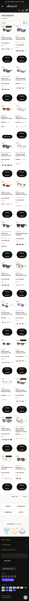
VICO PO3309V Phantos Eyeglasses (7, 468)
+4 (25, 126)
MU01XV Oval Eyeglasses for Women (21, 118)
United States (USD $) (7, 568)
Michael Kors (19, 310)
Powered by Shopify (6, 597)
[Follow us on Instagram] (9, 576)
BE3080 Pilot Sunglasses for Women (7, 118)
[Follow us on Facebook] (3, 576)
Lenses (21, 512)
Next (24, 496)
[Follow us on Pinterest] (12, 576)
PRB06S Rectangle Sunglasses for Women (21, 390)
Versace (3, 349)
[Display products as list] (26, 23)
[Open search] (20, 10)
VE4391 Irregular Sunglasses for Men (6, 429)
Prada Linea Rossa (6, 76)
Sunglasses (21, 506)
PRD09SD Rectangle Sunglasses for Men (21, 79)
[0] (26, 10)
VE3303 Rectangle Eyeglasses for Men (6, 390)
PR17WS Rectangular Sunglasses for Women (7, 38)
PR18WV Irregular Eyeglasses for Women (21, 193)
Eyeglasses (8, 512)
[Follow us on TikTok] (15, 576)
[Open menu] (2, 6)
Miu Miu (17, 115)
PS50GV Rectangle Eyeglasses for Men (20, 155)
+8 (25, 50)
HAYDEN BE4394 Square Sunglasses (22, 234)
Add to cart (7, 136)
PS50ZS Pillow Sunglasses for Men (6, 79)
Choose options (7, 59)
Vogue (17, 349)
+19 (11, 48)
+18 (11, 362)
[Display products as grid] (24, 23)
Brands (8, 506)
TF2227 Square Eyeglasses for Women (21, 274)
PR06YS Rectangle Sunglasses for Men (20, 38)
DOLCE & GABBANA (20, 426)
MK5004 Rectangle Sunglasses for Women (21, 313)
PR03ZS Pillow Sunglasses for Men (6, 274)
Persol (3, 465)
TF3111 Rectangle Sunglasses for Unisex (6, 313)
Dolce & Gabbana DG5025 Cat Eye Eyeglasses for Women (21, 430)
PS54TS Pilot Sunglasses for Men (6, 234)
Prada (17, 76)
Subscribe (7, 560)
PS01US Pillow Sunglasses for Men (6, 155)
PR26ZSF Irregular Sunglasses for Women (7, 193)
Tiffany (18, 272)
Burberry (3, 115)
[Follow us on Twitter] (6, 576)
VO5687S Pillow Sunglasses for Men (20, 352)
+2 (11, 89)
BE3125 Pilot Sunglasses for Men (20, 468)
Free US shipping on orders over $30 (14, 1)
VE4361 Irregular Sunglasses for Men (6, 352)
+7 (25, 205)
